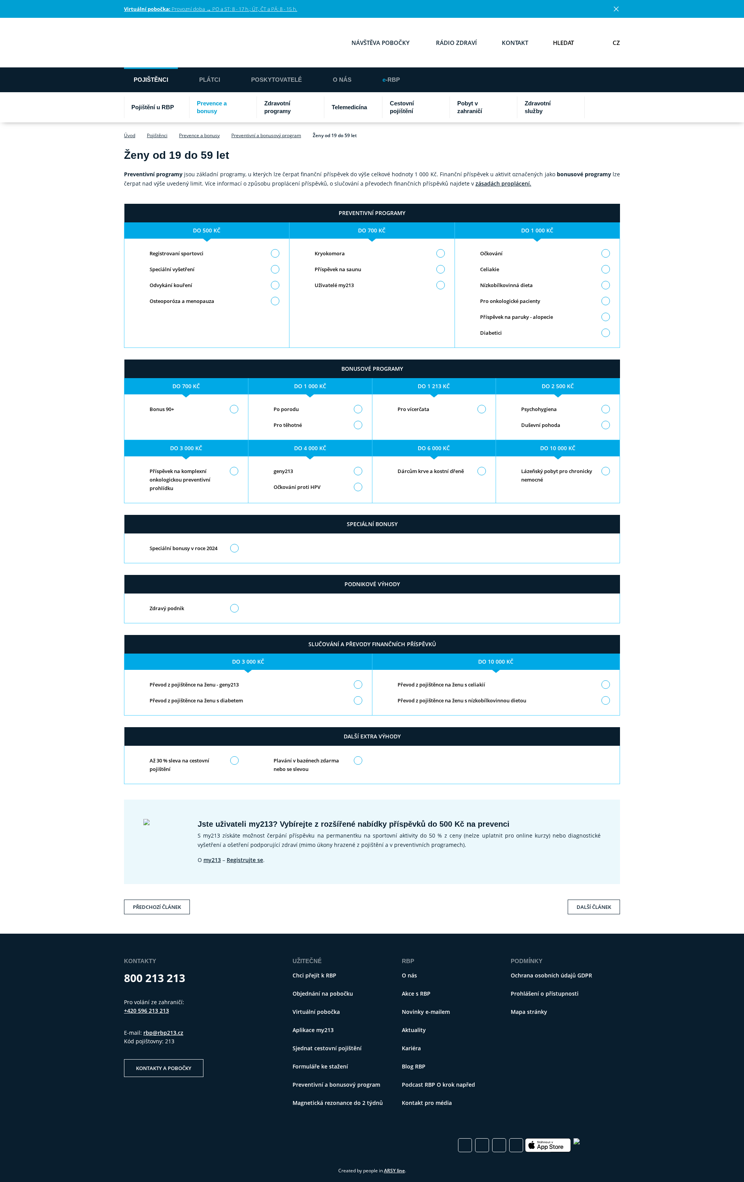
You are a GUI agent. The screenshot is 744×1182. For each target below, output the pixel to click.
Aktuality (414, 1030)
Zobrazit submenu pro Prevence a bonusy (249, 107)
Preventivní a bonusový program (266, 135)
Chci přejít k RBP (600, 79)
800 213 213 (154, 977)
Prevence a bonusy (199, 135)
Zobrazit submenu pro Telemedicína (374, 107)
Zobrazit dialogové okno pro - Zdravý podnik (167, 608)
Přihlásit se (509, 79)
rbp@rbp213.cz (163, 1032)
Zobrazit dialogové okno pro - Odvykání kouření (171, 285)
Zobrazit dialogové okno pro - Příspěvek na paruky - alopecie (516, 316)
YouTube (516, 1145)
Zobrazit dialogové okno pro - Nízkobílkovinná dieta (506, 285)
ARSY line (394, 1170)
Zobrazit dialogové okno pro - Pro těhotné (288, 425)
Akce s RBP (416, 993)
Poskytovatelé (276, 79)
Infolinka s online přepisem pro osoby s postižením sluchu (593, 42)
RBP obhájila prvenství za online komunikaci (225, 1145)
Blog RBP (413, 1066)
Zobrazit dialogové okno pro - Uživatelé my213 (334, 285)
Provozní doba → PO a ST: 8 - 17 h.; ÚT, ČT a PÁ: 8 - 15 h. (210, 8)
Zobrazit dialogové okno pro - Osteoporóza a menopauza (182, 301)
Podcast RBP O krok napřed (438, 1084)
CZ (616, 42)
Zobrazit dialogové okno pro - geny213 (283, 471)
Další (594, 905)
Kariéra (411, 1048)
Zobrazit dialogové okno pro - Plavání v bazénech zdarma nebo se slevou (306, 765)
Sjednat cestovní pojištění (327, 1048)
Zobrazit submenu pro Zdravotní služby (577, 107)
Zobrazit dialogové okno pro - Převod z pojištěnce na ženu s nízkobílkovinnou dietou (462, 700)
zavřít (616, 9)
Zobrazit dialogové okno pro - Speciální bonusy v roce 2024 (183, 548)
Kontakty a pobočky (163, 1068)
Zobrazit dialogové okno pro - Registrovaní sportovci (176, 253)
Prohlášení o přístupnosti (545, 993)
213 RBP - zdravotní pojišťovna (161, 42)
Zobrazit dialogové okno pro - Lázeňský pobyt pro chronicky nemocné (556, 475)
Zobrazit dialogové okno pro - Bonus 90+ (162, 409)
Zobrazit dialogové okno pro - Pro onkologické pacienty (510, 301)
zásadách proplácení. (503, 183)
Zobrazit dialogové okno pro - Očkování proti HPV (297, 486)
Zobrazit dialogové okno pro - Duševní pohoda (540, 425)
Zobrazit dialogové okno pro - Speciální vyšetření (172, 269)
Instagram (482, 1145)
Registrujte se (245, 860)
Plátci (209, 79)
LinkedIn (499, 1145)
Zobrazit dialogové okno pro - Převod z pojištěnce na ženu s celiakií (441, 684)
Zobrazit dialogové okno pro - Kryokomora (330, 253)
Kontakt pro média (427, 1102)
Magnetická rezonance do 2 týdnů (338, 1102)
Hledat (563, 42)
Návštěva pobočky (380, 42)
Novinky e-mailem (426, 1011)
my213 (212, 860)
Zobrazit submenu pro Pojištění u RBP (181, 107)
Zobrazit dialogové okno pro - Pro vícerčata (413, 409)
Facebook (465, 1145)
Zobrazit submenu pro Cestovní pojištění (442, 107)
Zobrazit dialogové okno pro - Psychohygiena (539, 409)
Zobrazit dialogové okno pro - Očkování (491, 253)
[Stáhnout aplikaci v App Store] (548, 1145)
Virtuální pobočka (316, 1011)
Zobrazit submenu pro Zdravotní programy (316, 107)
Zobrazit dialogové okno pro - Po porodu (286, 409)
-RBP (391, 79)
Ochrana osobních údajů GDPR (551, 975)
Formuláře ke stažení (320, 1066)
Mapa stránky (529, 1011)
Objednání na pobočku (323, 993)
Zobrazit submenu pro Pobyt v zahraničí (509, 107)
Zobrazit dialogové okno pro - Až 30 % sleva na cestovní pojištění (179, 765)
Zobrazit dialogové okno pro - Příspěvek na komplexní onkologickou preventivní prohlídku (180, 480)
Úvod (129, 135)
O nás (342, 79)
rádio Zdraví (456, 42)
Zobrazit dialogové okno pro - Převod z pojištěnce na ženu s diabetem (196, 700)
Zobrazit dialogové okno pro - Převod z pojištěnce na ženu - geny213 (194, 684)
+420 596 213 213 (146, 1010)
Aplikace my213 (313, 1030)
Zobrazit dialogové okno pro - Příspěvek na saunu (338, 269)
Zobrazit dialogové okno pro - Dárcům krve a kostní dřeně (431, 471)
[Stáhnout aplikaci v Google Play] (597, 1145)
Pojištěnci (151, 79)
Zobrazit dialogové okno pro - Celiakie (489, 269)
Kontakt (515, 42)
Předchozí (157, 905)
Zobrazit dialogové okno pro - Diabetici (491, 332)
